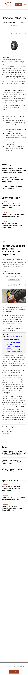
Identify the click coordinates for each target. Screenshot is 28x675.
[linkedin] (11, 33)
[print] (25, 33)
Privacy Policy (16, 667)
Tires (3, 13)
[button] (3, 5)
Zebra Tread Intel (7, 307)
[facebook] (8, 33)
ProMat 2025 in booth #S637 (13, 336)
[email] (19, 33)
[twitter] (14, 33)
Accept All (14, 671)
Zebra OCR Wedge (11, 321)
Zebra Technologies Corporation (11, 273)
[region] (14, 668)
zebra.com (5, 433)
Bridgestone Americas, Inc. (17, 22)
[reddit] (16, 33)
